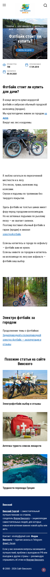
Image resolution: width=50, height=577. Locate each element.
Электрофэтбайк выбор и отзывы (22, 403)
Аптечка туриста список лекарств (22, 445)
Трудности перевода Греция (19, 488)
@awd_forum (9, 543)
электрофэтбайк (12, 234)
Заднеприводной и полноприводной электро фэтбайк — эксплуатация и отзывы (22, 340)
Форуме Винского (35, 559)
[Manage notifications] (44, 570)
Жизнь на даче (25, 50)
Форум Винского (21, 518)
